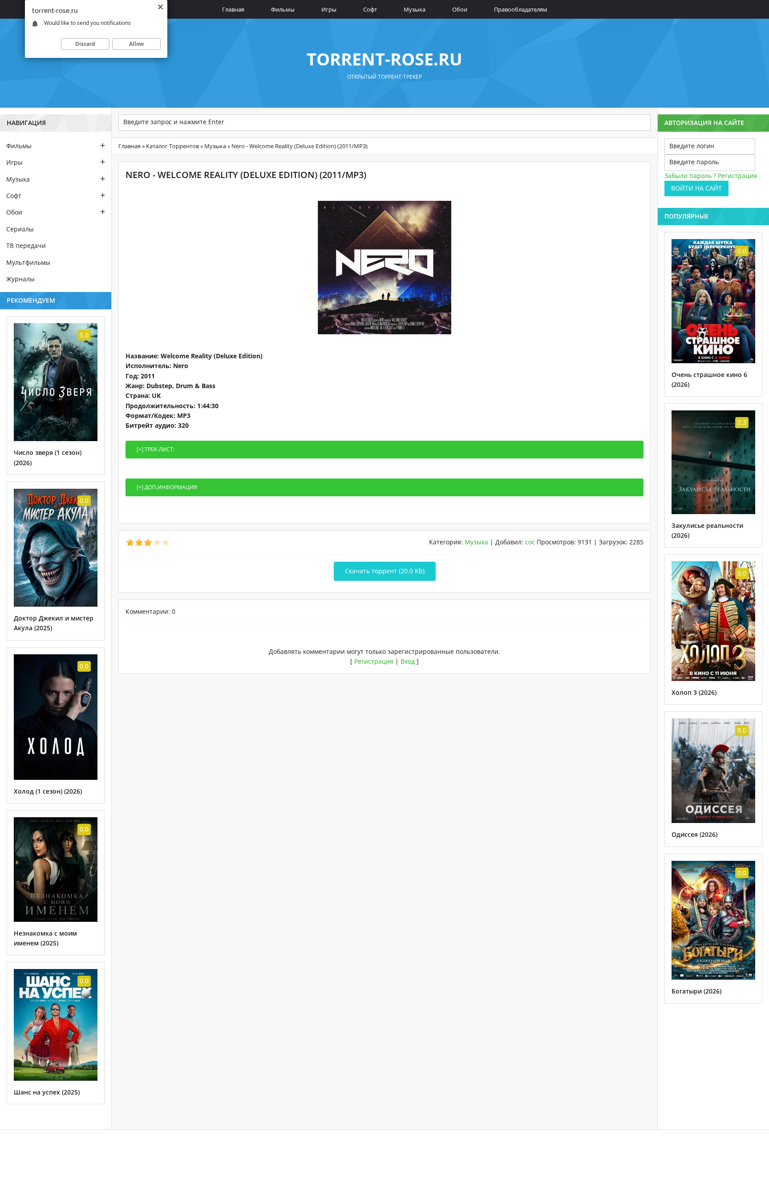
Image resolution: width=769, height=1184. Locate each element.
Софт (370, 9)
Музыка (414, 9)
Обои (459, 9)
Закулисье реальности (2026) (707, 530)
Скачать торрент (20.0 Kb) (385, 571)
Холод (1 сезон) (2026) (48, 791)
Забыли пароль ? (690, 175)
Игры (328, 9)
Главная (233, 9)
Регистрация (373, 661)
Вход (408, 661)
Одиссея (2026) (694, 834)
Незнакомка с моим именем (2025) (45, 938)
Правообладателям (520, 9)
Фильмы (283, 9)
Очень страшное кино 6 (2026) (709, 379)
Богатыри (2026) (696, 991)
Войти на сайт (696, 188)
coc (530, 542)
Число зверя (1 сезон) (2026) (47, 457)
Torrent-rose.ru (384, 58)
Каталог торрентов (172, 146)
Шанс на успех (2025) (47, 1092)
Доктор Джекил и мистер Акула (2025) (53, 623)
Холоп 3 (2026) (694, 692)
